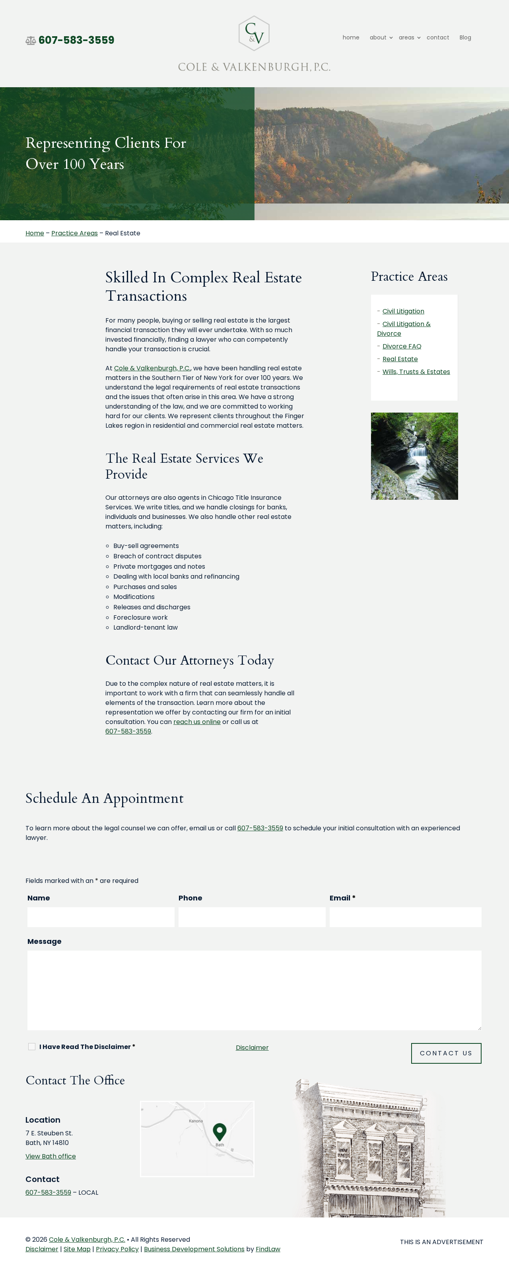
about (378, 37)
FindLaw (268, 1249)
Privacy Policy (117, 1249)
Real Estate (400, 359)
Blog (465, 37)
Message (44, 941)
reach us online (197, 721)
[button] (501, 1216)
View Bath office (50, 1156)
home (351, 37)
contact (438, 37)
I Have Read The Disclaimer (87, 1047)
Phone (190, 898)
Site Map (77, 1249)
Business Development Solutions (194, 1249)
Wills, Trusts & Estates (416, 371)
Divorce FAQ (402, 346)
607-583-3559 (76, 40)
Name (38, 898)
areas (406, 37)
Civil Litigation (403, 311)
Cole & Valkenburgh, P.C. (87, 1239)
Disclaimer (252, 1047)
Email (343, 898)
